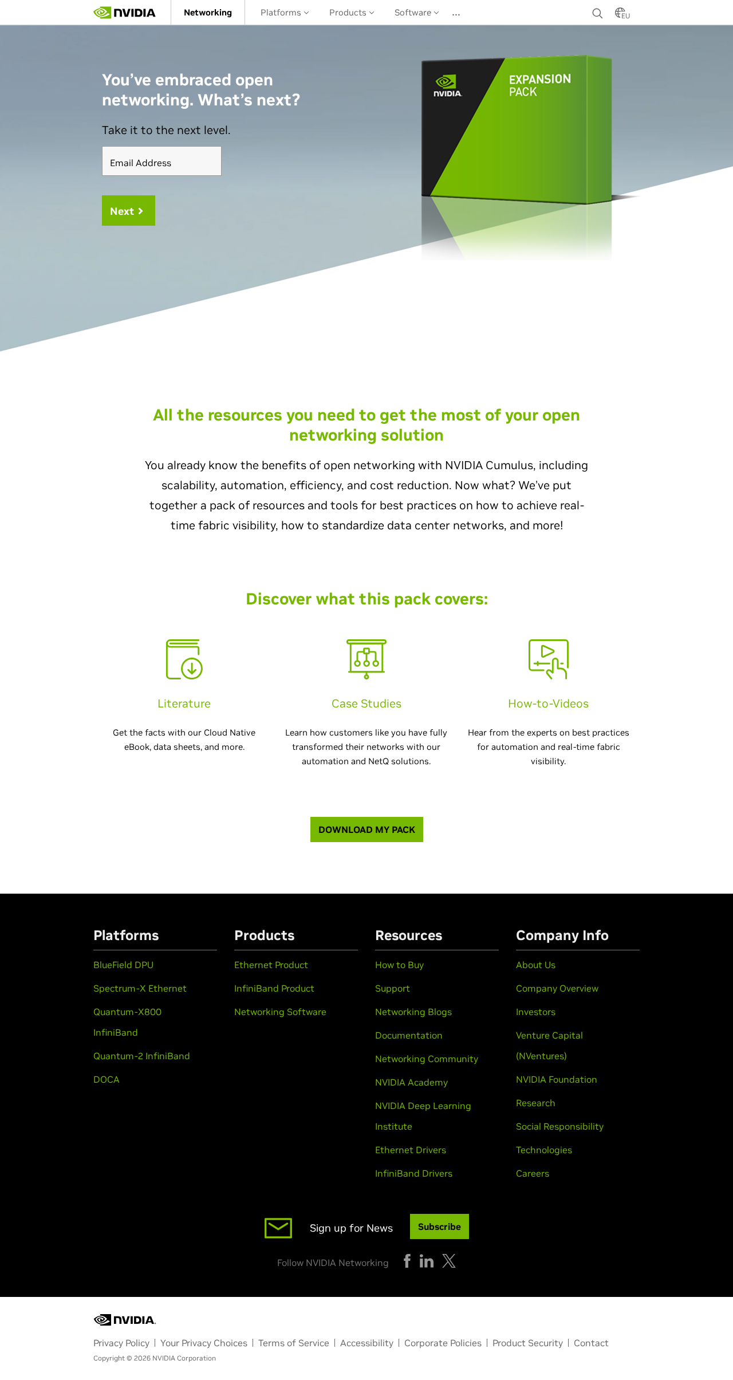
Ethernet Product (271, 964)
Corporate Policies (443, 1342)
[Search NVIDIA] (598, 10)
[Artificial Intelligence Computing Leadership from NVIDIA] (124, 12)
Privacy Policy (121, 1342)
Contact (591, 1342)
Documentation (409, 1035)
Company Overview (557, 988)
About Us (535, 964)
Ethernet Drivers (410, 1149)
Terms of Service (293, 1342)
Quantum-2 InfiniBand (141, 1055)
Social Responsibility (560, 1126)
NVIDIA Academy (411, 1082)
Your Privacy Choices (203, 1342)
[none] (598, 12)
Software (414, 12)
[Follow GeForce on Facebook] (407, 1261)
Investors (535, 1011)
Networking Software (280, 1011)
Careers (532, 1173)
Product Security (527, 1342)
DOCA (106, 1079)
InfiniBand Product (274, 988)
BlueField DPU (123, 964)
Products (349, 12)
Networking (208, 12)
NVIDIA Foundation (556, 1079)
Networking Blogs (413, 1011)
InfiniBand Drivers (413, 1173)
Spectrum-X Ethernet (140, 988)
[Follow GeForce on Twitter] (449, 1261)
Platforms (282, 12)
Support (392, 988)
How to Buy (399, 964)
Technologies (544, 1149)
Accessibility (366, 1342)
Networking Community (426, 1058)
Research (535, 1102)
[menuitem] (208, 12)
